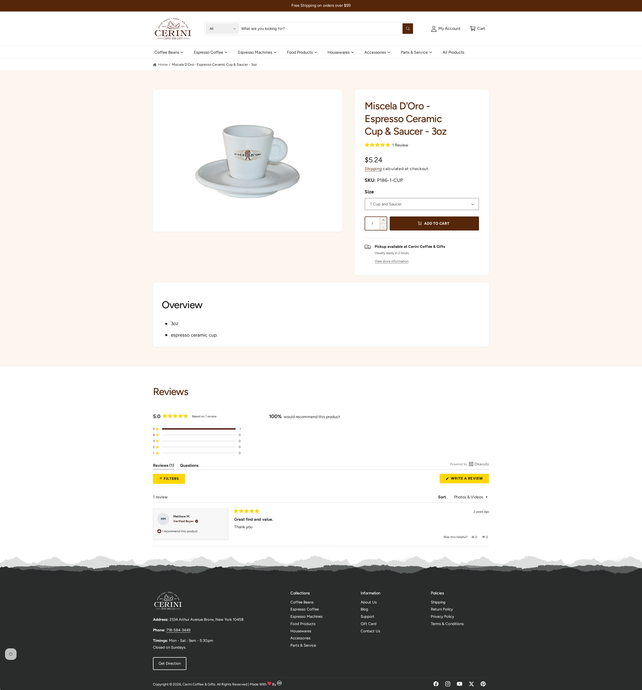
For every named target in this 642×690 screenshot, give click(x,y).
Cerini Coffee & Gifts (199, 684)
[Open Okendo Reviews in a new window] (469, 464)
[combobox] (327, 28)
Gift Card (368, 624)
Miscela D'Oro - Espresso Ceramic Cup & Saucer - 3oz (214, 64)
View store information (392, 261)
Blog (364, 609)
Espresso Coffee (208, 52)
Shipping (373, 168)
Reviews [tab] (163, 466)
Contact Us (370, 631)
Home (163, 64)
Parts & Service (414, 52)
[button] (477, 28)
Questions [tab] (189, 466)
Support (367, 616)
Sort (442, 497)
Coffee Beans (166, 52)
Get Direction (169, 663)
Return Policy (442, 609)
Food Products (300, 52)
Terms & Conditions (447, 624)
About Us (369, 602)
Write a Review (468, 479)
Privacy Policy (442, 616)
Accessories (375, 52)
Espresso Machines (255, 52)
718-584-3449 (178, 630)
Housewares (339, 52)
